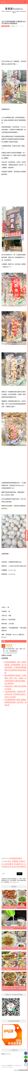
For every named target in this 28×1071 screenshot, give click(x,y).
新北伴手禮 (15, 866)
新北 (9, 861)
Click (26, 535)
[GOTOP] (26, 1064)
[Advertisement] (14, 45)
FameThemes (10, 1067)
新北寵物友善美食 (15, 858)
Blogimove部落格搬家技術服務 (20, 1070)
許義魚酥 (15, 861)
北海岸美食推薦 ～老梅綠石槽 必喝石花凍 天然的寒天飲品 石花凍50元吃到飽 (15, 694)
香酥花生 (23, 866)
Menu (4, 2)
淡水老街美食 (8, 864)
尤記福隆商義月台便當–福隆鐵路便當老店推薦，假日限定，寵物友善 (15, 702)
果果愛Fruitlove (14, 8)
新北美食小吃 (18, 864)
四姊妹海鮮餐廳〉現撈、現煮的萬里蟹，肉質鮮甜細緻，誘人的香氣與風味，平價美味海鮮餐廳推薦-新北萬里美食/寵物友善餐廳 (15, 667)
